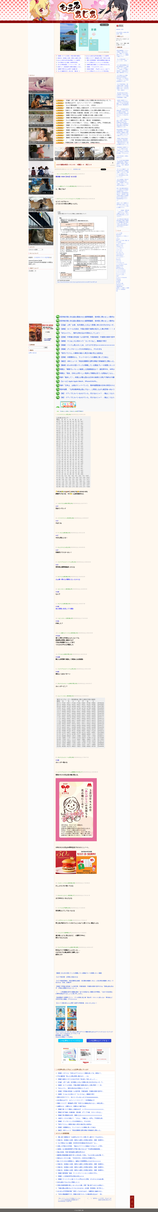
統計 (79, 169)
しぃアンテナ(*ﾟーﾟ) (120, 270)
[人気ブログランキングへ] (119, 26)
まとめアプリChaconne (121, 277)
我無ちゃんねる (119, 245)
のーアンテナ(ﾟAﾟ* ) (120, 273)
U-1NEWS (118, 280)
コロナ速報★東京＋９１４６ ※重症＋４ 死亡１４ (74, 164)
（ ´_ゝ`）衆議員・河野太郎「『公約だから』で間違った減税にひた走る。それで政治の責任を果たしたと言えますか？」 (123, 213)
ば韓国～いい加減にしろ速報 (122, 287)
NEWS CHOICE (119, 265)
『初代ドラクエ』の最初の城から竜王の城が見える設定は (81, 353)
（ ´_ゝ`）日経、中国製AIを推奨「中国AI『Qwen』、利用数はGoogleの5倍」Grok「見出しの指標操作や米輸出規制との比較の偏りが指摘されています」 (123, 123)
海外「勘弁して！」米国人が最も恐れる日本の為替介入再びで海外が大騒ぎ (87, 377)
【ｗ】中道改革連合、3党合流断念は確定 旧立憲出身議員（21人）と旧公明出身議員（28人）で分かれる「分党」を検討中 (84, 981)
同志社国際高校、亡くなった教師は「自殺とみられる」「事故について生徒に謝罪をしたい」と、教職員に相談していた (122, 53)
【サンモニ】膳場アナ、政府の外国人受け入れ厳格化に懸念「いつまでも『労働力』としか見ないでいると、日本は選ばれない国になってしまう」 (122, 173)
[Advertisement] (41, 49)
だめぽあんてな (119, 246)
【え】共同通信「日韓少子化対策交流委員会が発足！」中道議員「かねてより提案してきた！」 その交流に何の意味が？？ (122, 182)
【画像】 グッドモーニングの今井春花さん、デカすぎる (81, 349)
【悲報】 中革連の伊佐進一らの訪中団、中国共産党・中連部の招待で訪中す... (87, 337)
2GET (117, 276)
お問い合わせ (33, 353)
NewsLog (118, 259)
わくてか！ (118, 258)
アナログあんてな (120, 262)
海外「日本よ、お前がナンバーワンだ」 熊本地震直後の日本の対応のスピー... (87, 385)
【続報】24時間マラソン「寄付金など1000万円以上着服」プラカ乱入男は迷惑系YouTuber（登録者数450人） (123, 103)
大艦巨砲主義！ (119, 286)
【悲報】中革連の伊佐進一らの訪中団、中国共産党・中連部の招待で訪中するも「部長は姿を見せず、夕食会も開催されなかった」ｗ (85, 987)
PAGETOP (132, 1206)
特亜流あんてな (119, 267)
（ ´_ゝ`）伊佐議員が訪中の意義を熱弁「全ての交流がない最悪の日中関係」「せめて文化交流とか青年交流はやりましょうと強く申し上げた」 (84, 992)
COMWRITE (132, 1197)
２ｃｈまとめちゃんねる (121, 264)
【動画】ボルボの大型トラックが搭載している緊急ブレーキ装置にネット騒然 (87, 365)
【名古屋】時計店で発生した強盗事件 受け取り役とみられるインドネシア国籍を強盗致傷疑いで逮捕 (122, 95)
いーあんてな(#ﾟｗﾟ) (121, 243)
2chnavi (118, 239)
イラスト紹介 (59, 21)
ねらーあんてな (119, 252)
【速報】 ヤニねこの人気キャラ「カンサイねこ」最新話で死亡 (83, 341)
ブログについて (46, 21)
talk (117, 290)
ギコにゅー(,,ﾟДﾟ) (120, 274)
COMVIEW (132, 1202)
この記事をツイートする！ (70, 1041)
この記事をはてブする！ (99, 1041)
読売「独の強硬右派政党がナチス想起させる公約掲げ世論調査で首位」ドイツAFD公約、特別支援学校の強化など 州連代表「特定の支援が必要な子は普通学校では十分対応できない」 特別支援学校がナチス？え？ (123, 194)
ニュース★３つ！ (120, 248)
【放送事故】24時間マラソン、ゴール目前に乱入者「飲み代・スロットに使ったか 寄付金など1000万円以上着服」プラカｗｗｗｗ (84, 998)
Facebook (96, 21)
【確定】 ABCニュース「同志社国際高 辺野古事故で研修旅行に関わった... (87, 361)
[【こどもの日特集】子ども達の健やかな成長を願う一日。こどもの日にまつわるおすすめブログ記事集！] (66, 407)
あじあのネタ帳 (119, 283)
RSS (71, 21)
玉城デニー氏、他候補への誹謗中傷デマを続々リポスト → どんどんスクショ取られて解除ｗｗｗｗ (123, 205)
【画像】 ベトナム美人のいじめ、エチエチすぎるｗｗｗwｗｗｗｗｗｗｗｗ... (87, 345)
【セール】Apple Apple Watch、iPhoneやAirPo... (79, 381)
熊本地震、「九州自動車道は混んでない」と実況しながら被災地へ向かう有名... (87, 389)
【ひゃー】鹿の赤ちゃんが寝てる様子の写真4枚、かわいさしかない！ (76, 1003)
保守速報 (118, 282)
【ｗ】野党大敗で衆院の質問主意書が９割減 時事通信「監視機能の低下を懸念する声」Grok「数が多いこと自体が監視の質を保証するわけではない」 (123, 223)
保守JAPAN (118, 234)
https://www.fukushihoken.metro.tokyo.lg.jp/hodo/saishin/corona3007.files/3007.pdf (77, 282)
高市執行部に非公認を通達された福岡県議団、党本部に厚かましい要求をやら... (87, 317)
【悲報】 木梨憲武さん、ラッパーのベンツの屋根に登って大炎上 (84, 357)
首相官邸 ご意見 (119, 29)
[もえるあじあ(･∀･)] (79, 10)
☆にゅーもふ (119, 249)
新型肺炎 (75, 169)
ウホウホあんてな (120, 253)
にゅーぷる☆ (119, 250)
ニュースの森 (119, 233)
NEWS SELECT (119, 255)
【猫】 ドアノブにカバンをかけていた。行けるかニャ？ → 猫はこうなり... (87, 393)
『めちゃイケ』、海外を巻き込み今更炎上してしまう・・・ (82, 333)
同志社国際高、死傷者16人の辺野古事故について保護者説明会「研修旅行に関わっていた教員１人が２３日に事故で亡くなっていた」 (123, 132)
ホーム (34, 21)
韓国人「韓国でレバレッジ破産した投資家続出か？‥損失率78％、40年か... (87, 369)
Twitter (83, 21)
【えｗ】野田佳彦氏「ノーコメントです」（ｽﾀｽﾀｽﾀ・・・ (122, 61)
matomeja (118, 279)
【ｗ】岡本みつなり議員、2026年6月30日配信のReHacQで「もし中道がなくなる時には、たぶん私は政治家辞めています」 (122, 78)
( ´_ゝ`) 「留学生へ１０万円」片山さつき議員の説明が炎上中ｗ (99, 1199)
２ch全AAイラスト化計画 (41, 257)
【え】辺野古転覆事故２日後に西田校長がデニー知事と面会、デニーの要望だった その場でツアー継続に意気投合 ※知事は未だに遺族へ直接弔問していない (122, 69)
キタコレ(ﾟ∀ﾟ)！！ (120, 256)
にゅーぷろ (118, 261)
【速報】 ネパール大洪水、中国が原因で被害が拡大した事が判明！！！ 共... (87, 329)
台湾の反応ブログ (120, 285)
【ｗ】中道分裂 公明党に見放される (67, 977)
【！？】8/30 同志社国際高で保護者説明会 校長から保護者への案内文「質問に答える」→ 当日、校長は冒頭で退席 (123, 163)
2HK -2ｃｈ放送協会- (121, 289)
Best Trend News (120, 268)
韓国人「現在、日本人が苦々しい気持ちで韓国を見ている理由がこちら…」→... (87, 373)
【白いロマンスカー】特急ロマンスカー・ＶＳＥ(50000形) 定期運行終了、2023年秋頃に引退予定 (69, 1200)
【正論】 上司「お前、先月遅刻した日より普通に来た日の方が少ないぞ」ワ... (87, 325)
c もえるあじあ (79, 1210)
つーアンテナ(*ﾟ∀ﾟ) (120, 271)
